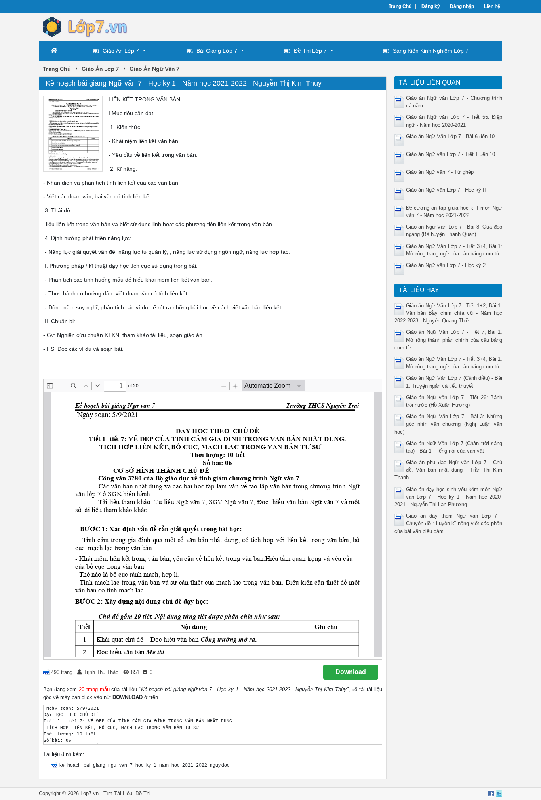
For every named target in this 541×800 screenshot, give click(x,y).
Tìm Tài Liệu (117, 793)
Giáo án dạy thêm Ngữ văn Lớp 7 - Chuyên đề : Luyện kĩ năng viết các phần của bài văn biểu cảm (448, 523)
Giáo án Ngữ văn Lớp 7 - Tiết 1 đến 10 (450, 154)
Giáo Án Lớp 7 (121, 51)
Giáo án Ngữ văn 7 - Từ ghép (440, 172)
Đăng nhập (462, 6)
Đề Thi (142, 793)
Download (350, 672)
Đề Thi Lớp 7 (310, 51)
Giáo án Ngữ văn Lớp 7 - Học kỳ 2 (446, 265)
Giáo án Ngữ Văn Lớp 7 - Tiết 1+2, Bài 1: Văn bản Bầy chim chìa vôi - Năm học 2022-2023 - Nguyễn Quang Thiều (448, 313)
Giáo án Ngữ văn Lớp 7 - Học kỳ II (446, 190)
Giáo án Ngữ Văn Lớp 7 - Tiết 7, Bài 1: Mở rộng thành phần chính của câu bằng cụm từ (448, 339)
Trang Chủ (400, 6)
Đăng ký (430, 6)
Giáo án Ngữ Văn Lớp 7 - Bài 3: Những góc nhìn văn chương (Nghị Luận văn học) (448, 423)
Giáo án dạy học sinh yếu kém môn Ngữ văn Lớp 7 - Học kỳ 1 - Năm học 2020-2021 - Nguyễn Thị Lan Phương (448, 496)
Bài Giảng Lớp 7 (216, 51)
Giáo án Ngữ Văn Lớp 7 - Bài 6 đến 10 (450, 136)
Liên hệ (492, 6)
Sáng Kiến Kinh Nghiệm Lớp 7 (431, 51)
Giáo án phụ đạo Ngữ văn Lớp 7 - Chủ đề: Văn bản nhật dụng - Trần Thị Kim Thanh (448, 469)
